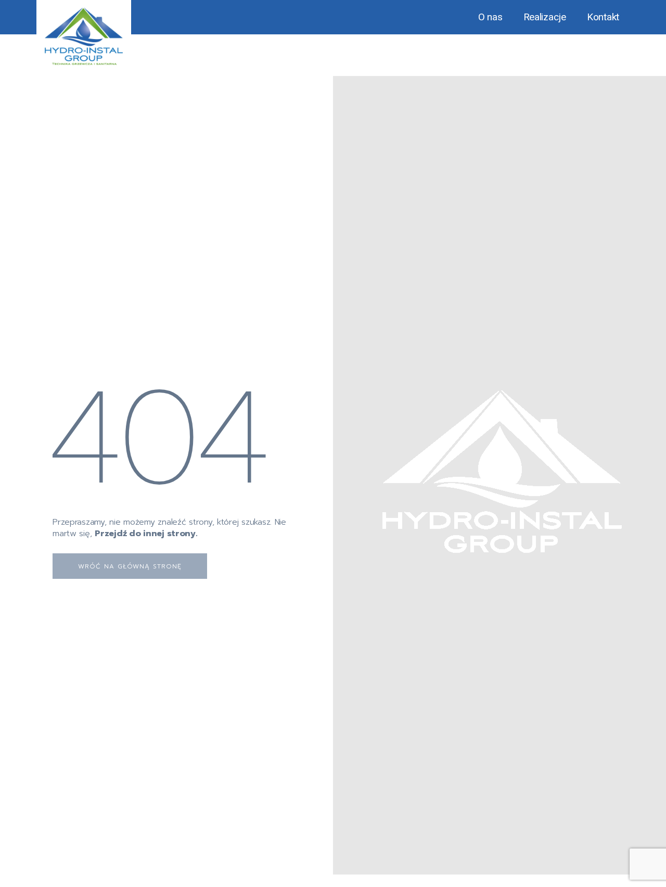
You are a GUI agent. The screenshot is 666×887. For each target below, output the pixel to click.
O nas (490, 17)
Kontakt (603, 17)
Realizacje (544, 17)
